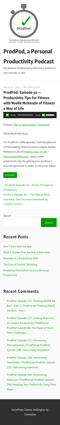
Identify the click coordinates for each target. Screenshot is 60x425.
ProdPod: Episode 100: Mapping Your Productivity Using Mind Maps (31, 384)
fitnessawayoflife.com (15, 156)
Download (43, 124)
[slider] (50, 115)
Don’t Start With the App (17, 246)
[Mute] (43, 115)
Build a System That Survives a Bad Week (26, 252)
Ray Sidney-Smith (31, 87)
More (25, 133)
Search (7, 215)
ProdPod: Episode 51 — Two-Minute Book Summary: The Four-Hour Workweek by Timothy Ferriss (26, 199)
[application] (30, 115)
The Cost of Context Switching (20, 264)
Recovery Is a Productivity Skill (20, 258)
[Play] (7, 115)
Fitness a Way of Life (35, 151)
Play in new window (25, 124)
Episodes (10, 175)
